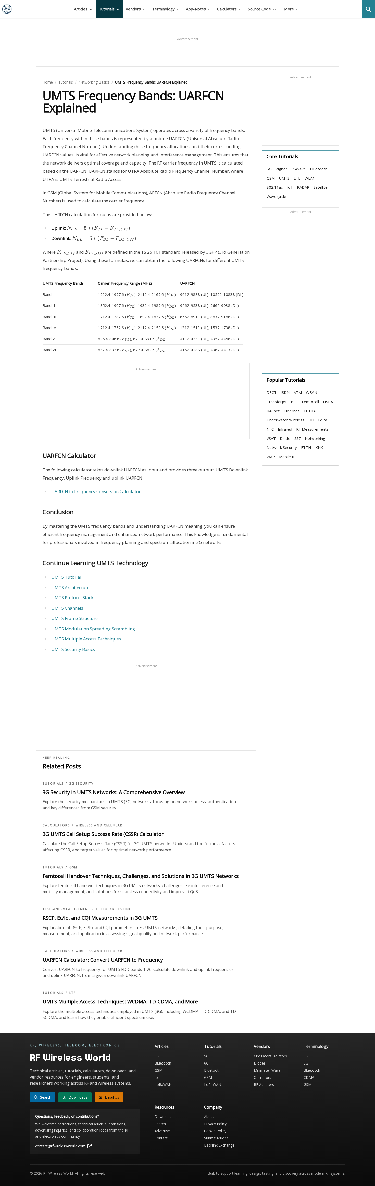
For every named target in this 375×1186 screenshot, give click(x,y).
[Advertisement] (187, 53)
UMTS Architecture (70, 587)
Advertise (162, 1130)
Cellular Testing (114, 909)
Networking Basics (94, 82)
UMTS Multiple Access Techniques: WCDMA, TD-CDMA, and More (120, 1001)
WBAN (311, 392)
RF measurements (312, 429)
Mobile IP (287, 456)
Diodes (260, 1063)
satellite (321, 187)
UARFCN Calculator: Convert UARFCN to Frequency (103, 959)
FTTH (306, 447)
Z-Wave (299, 168)
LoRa (322, 419)
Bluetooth (318, 168)
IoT (290, 187)
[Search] (368, 9)
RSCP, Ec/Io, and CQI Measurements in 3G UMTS (100, 917)
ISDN (285, 392)
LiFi (311, 419)
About (209, 1116)
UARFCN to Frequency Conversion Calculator (96, 491)
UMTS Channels (67, 608)
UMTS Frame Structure (74, 618)
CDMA (309, 1077)
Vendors (262, 1046)
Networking (315, 438)
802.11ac (275, 187)
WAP (271, 456)
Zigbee (282, 168)
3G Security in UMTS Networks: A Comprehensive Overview (114, 792)
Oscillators (262, 1077)
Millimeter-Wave (267, 1070)
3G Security (81, 784)
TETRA (309, 410)
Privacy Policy (215, 1123)
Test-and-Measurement (66, 909)
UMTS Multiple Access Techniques (86, 639)
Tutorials (65, 82)
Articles (162, 1046)
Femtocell (310, 401)
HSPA (328, 401)
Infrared (285, 429)
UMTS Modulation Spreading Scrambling (93, 629)
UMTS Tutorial (66, 577)
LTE (72, 993)
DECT (272, 392)
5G (269, 168)
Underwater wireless (285, 419)
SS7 (297, 438)
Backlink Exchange (219, 1145)
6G (206, 1063)
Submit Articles (216, 1138)
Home (48, 82)
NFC (270, 429)
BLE (294, 401)
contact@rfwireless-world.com (60, 1145)
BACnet (273, 410)
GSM (73, 867)
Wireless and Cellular (99, 825)
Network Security (282, 447)
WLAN (310, 178)
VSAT (271, 438)
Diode (285, 438)
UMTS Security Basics (73, 649)
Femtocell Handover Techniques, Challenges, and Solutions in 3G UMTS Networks (141, 876)
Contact (161, 1138)
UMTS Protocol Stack (72, 598)
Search (160, 1123)
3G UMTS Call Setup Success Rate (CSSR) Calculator (103, 833)
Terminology (316, 1046)
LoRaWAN (163, 1084)
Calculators (56, 825)
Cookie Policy (215, 1130)
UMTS (284, 178)
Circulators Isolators (270, 1056)
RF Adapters (264, 1084)
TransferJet (277, 401)
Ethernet (291, 410)
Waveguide (276, 196)
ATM (298, 392)
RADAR (303, 187)
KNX (319, 447)
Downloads (164, 1116)
